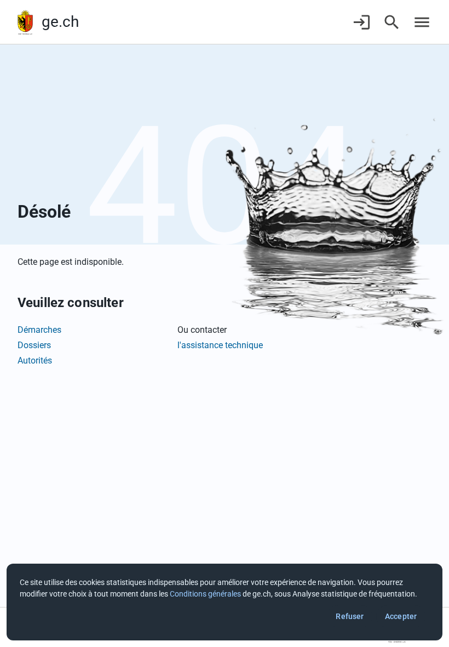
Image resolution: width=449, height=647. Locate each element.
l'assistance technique (220, 345)
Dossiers (34, 345)
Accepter (401, 616)
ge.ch (60, 22)
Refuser (350, 616)
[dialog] (224, 602)
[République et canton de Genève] (25, 22)
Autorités (35, 360)
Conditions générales (205, 593)
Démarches (39, 330)
